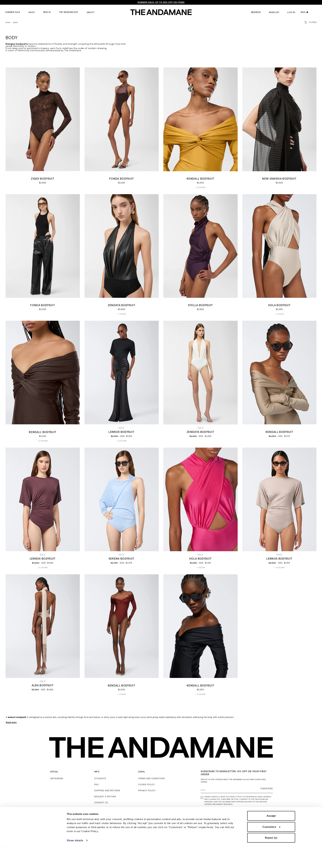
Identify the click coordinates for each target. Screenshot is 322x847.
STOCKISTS (100, 778)
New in (47, 12)
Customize (269, 826)
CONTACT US (101, 802)
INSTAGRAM (56, 778)
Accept (271, 815)
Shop (32, 12)
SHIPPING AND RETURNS (107, 790)
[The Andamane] (161, 12)
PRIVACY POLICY (147, 790)
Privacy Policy (236, 797)
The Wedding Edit (68, 12)
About (91, 12)
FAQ (96, 784)
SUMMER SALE (12, 12)
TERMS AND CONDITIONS (151, 778)
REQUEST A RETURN (105, 796)
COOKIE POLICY (146, 784)
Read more (11, 722)
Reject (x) (271, 837)
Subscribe (267, 788)
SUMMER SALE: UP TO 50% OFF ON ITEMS (161, 2)
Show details (75, 840)
